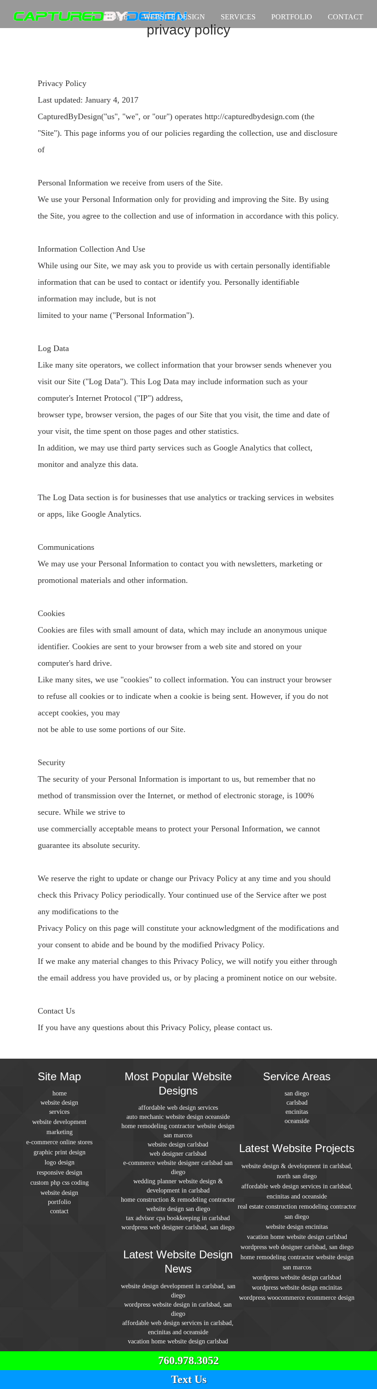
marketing (59, 1132)
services (238, 17)
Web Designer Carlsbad (177, 1153)
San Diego (297, 1093)
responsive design (59, 1172)
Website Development (59, 1121)
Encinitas (297, 1111)
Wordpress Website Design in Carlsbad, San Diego (178, 1309)
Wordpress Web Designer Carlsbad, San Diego (177, 1227)
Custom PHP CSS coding (59, 1182)
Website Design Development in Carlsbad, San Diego (178, 1291)
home (117, 17)
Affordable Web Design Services (178, 1107)
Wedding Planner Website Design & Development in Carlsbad (178, 1186)
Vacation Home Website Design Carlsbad (178, 1341)
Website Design (174, 17)
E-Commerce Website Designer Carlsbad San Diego (178, 1167)
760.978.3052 (188, 1360)
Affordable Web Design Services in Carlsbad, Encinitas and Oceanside (178, 1328)
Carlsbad (297, 1102)
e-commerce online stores (59, 1142)
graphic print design (60, 1152)
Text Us (188, 1379)
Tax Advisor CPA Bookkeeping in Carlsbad (178, 1218)
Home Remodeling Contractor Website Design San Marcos (177, 1131)
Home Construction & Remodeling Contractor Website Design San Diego (178, 1204)
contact (345, 17)
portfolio (291, 17)
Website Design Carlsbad (178, 1144)
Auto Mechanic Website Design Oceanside (178, 1116)
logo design (59, 1162)
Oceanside (297, 1121)
